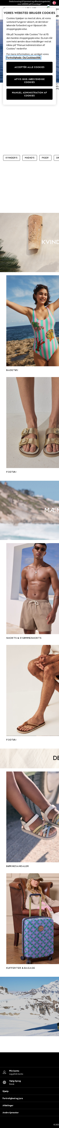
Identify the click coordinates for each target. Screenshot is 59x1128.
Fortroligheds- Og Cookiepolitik (23, 57)
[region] (29, 56)
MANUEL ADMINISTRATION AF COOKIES (29, 94)
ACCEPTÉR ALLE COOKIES (29, 67)
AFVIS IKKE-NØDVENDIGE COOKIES (29, 81)
